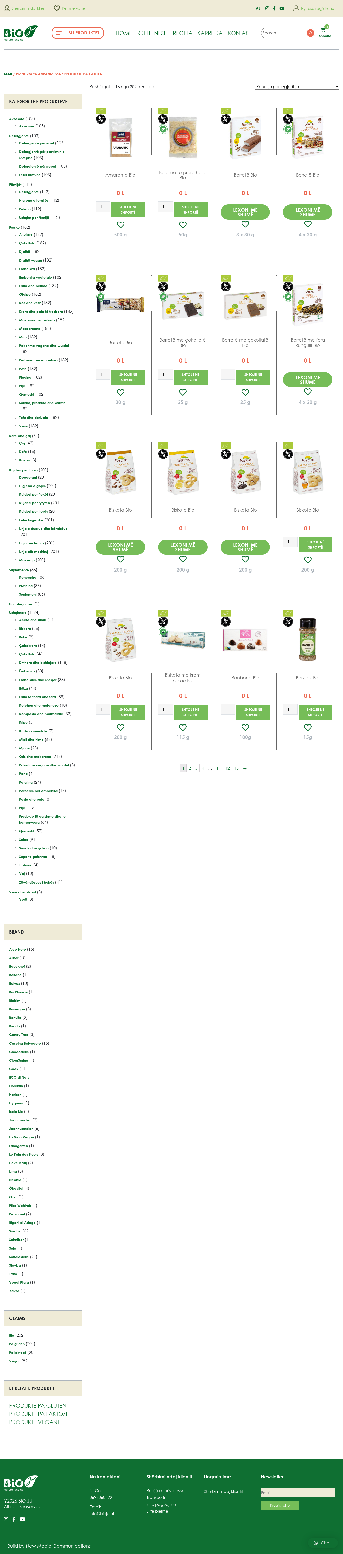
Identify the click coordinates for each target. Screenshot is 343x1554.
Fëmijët (15, 184)
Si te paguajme (161, 1504)
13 (236, 768)
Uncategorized (21, 604)
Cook (13, 1069)
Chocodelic (19, 1052)
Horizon (15, 1094)
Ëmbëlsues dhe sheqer (37, 680)
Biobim (14, 1000)
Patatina (26, 782)
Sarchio (15, 1231)
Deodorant (28, 477)
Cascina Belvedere (25, 1043)
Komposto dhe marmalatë (41, 714)
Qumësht (26, 394)
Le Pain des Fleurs (23, 1154)
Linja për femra (31, 543)
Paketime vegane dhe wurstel (44, 345)
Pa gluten (17, 1344)
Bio (11, 1335)
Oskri (13, 1197)
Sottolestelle (19, 1257)
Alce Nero (17, 949)
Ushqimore (18, 612)
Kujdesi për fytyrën (34, 503)
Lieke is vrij (18, 1163)
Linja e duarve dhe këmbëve (43, 528)
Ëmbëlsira (27, 671)
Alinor (13, 958)
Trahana (25, 865)
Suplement (28, 594)
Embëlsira (27, 269)
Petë (23, 369)
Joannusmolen (21, 1128)
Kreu (8, 74)
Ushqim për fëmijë (34, 217)
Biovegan (17, 1009)
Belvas (14, 983)
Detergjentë (19, 136)
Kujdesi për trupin (23, 470)
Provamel (17, 1214)
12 (227, 768)
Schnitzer (16, 1239)
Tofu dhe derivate (33, 417)
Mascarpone (29, 328)
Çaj (22, 443)
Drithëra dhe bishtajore (38, 662)
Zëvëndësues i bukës (36, 882)
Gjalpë (25, 294)
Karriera (210, 33)
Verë (23, 899)
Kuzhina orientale (33, 731)
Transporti (156, 1497)
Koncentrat (28, 577)
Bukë (23, 637)
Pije (22, 386)
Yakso (14, 1291)
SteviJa (15, 1265)
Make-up (27, 560)
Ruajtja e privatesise (165, 1490)
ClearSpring (18, 1060)
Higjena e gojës (32, 486)
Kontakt (239, 33)
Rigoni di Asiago (22, 1222)
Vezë (23, 426)
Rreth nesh (152, 33)
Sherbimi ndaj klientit (223, 1491)
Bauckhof (17, 966)
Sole (12, 1248)
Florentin (16, 1086)
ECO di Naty (19, 1077)
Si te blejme (157, 1511)
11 (218, 768)
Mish (23, 337)
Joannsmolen (20, 1120)
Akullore (26, 234)
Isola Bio (16, 1111)
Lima (13, 1171)
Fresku (14, 227)
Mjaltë (24, 748)
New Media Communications (58, 1546)
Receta (182, 33)
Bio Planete (18, 992)
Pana (23, 773)
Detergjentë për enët (36, 143)
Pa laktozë (17, 1352)
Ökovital (16, 1188)
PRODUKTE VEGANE (35, 1422)
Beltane (15, 975)
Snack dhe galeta (34, 848)
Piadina (25, 377)
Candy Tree (18, 1034)
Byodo (14, 1026)
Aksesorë (16, 119)
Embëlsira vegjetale (35, 277)
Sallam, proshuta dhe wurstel (42, 403)
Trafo (13, 1274)
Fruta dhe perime (33, 286)
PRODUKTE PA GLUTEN (37, 1405)
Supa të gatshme (33, 856)
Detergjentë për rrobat (37, 166)
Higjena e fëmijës (33, 200)
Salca (23, 839)
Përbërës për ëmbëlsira (38, 360)
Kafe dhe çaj (20, 436)
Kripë (23, 722)
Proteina (26, 586)
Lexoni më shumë (245, 212)
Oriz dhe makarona (35, 756)
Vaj (22, 873)
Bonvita (15, 1017)
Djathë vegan (30, 260)
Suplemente (19, 570)
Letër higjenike (31, 520)
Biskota (25, 628)
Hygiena (16, 1103)
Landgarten (18, 1146)
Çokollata (27, 243)
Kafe (23, 451)
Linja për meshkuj (33, 551)
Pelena (25, 209)
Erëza (23, 688)
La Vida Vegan (21, 1137)
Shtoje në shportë (128, 209)
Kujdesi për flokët (33, 494)
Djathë (24, 251)
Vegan (14, 1361)
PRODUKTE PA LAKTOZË (39, 1413)
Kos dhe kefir (30, 303)
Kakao (24, 460)
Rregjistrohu (280, 1505)
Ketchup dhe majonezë (39, 705)
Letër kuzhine (30, 175)
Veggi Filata (19, 1282)
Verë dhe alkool (22, 892)
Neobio (15, 1180)
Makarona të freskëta (37, 320)
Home (124, 33)
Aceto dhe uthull (32, 620)
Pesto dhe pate (31, 799)
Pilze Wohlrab (20, 1205)
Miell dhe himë (31, 739)
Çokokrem (28, 645)
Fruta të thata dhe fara (37, 697)
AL (258, 8)
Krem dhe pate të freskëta (41, 311)
